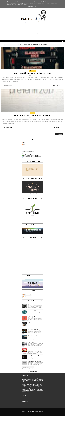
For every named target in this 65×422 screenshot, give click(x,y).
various (33, 112)
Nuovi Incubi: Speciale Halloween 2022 (32, 73)
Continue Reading (7, 85)
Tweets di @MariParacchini (27, 397)
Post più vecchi (59, 134)
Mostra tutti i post (43, 44)
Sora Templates (30, 411)
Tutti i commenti (27, 296)
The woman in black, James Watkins (34, 361)
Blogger (34, 371)
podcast (33, 70)
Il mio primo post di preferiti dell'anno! (33, 115)
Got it (36, 6)
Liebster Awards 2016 (32, 310)
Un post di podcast (31, 316)
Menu (3, 41)
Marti (24, 144)
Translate (31, 368)
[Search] (37, 33)
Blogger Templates (39, 411)
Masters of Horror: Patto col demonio (34, 355)
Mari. (24, 142)
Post (25, 294)
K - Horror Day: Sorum (32, 342)
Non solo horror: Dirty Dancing (33, 329)
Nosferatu (29, 304)
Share (58, 85)
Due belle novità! (31, 322)
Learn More (30, 6)
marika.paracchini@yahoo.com (28, 151)
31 (54, 127)
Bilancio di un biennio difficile (33, 335)
